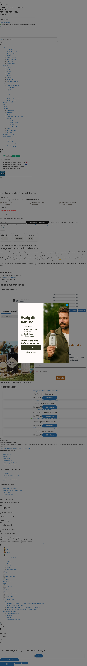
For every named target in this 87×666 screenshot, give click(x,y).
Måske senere (31, 352)
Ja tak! (30, 348)
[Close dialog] (67, 305)
